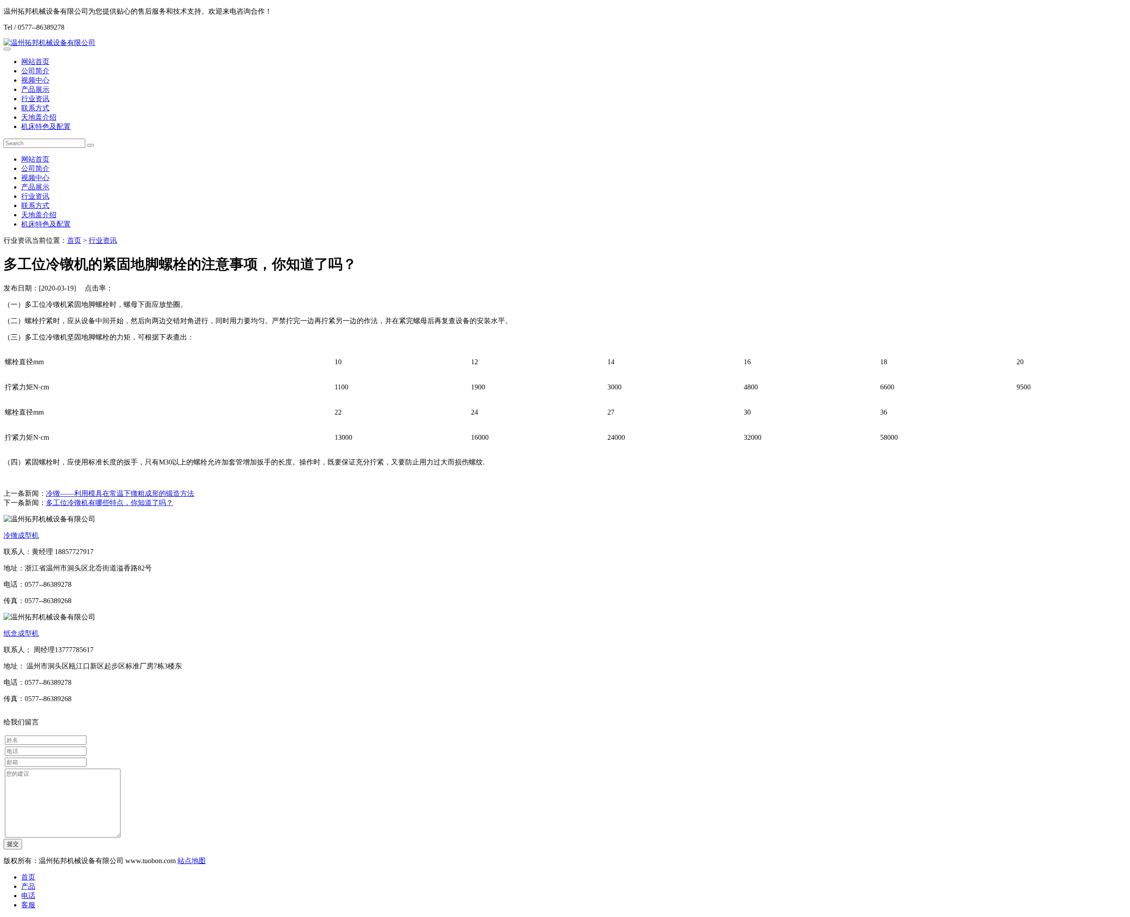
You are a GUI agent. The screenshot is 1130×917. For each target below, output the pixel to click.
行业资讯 (35, 98)
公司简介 (35, 71)
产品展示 (35, 89)
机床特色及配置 (46, 126)
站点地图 (191, 860)
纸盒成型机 (21, 633)
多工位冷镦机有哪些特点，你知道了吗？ (109, 502)
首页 (74, 240)
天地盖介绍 (38, 117)
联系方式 (35, 108)
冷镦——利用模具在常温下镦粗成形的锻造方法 (120, 493)
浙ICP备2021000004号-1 (244, 860)
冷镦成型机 (21, 535)
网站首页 (35, 61)
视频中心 (35, 80)
